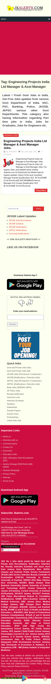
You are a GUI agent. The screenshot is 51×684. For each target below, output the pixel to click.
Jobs (35, 152)
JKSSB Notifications (18, 227)
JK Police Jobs (13, 391)
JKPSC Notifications (18, 230)
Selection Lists (13, 397)
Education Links (10, 454)
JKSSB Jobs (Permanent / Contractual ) (24, 374)
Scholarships (12, 417)
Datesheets (12, 407)
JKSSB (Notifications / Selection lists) (23, 377)
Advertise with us (10, 440)
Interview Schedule (15, 401)
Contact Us (8, 447)
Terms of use (8, 481)
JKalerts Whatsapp (11, 470)
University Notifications (19, 234)
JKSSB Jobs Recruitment (20, 220)
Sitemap (6, 477)
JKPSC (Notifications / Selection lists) (23, 384)
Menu (3, 19)
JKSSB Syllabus (16, 224)
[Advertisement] (25, 48)
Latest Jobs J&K (14, 420)
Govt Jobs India (26, 152)
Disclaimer (7, 451)
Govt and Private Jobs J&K (18, 371)
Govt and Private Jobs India (19, 368)
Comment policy (10, 444)
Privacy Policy (9, 474)
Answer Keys (13, 414)
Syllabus (11, 404)
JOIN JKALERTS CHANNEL (13, 535)
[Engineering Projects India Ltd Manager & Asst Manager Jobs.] (8, 163)
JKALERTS (13, 152)
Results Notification (15, 394)
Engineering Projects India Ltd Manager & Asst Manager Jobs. (25, 144)
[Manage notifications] (45, 679)
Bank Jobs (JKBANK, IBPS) (19, 387)
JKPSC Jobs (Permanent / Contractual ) (24, 381)
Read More (41, 190)
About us (7, 437)
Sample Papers (14, 411)
